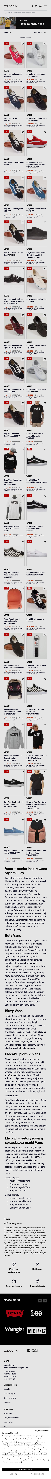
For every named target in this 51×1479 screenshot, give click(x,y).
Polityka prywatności (41, 1431)
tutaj (20, 1462)
